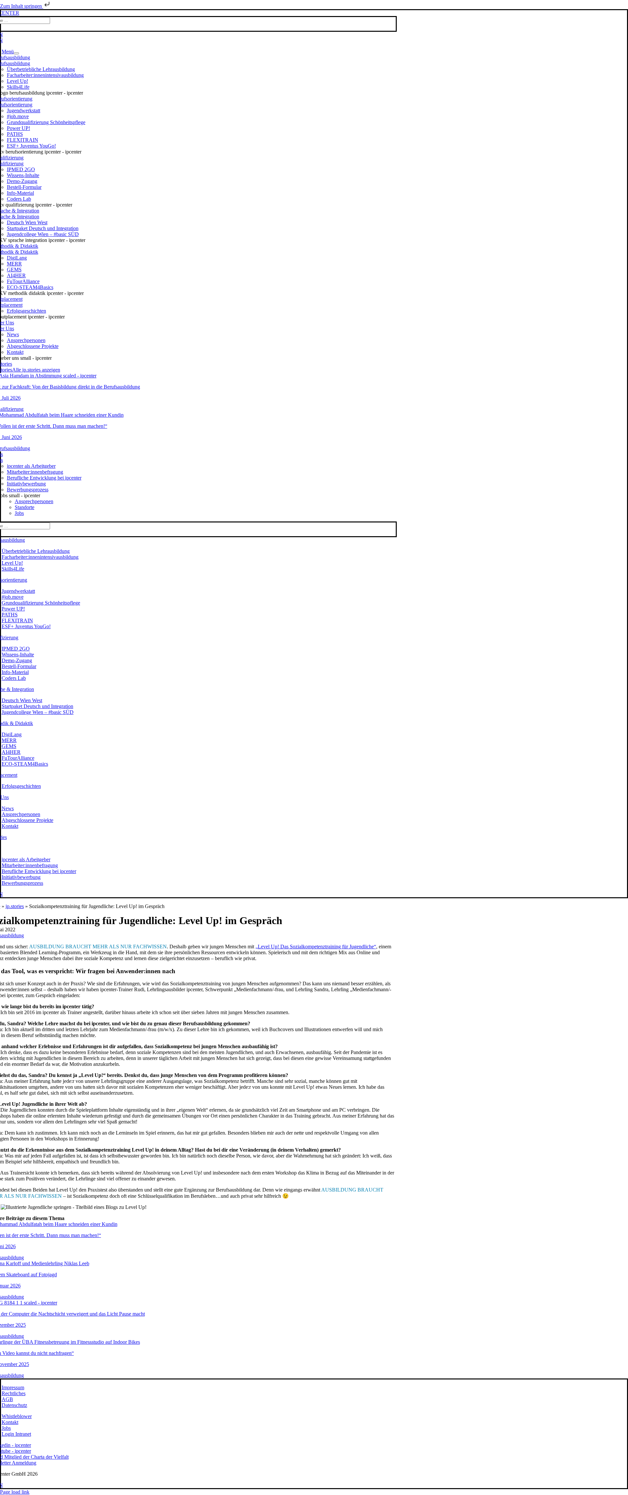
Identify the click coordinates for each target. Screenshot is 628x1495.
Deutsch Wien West (27, 222)
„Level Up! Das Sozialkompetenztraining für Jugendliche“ (315, 946)
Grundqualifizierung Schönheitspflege (46, 122)
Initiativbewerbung (26, 483)
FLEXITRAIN (22, 140)
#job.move (18, 116)
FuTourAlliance (23, 281)
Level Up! (17, 81)
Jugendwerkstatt (23, 110)
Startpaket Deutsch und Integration (42, 228)
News (13, 334)
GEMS (14, 269)
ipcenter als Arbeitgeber (31, 466)
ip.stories (15, 906)
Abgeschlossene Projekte (33, 346)
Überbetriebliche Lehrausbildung (41, 69)
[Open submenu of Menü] (16, 53)
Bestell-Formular (24, 187)
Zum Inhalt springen (21, 6)
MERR (14, 263)
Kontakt (15, 352)
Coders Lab (19, 199)
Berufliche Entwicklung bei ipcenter (44, 478)
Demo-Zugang (22, 181)
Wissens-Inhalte (23, 175)
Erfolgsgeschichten (26, 311)
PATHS (15, 134)
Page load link (14, 1492)
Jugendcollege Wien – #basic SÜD (43, 234)
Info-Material (20, 193)
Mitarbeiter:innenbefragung (35, 472)
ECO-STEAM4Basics (30, 287)
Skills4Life (18, 87)
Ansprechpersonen (26, 340)
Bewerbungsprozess (27, 489)
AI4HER (16, 275)
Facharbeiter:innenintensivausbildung (45, 75)
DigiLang (17, 258)
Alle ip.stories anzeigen (36, 370)
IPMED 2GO (21, 169)
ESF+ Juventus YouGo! (31, 146)
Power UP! (18, 128)
